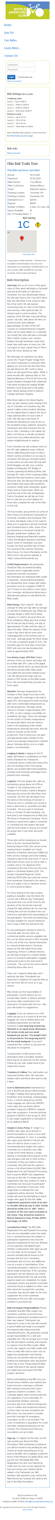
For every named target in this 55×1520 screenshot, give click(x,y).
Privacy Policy (28, 1509)
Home (7, 25)
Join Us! (9, 32)
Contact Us (11, 55)
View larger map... (29, 254)
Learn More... (12, 48)
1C (24, 224)
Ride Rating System (19, 135)
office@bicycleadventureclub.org (38, 1501)
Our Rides (10, 40)
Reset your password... (14, 81)
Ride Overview (13, 153)
